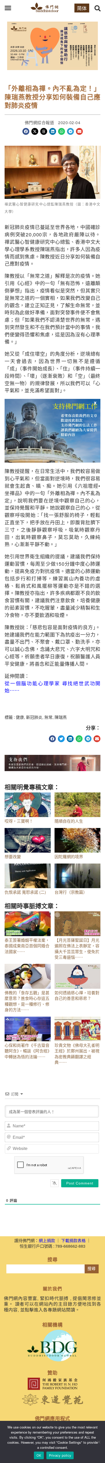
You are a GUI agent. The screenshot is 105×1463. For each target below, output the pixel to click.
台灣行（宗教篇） (71, 892)
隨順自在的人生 (69, 821)
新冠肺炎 (34, 717)
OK (38, 1455)
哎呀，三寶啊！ (19, 821)
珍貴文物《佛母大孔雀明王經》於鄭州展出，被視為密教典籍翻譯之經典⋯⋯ (77, 1053)
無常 (48, 717)
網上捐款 (47, 1240)
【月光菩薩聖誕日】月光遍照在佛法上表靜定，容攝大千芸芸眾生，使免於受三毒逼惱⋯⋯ (77, 948)
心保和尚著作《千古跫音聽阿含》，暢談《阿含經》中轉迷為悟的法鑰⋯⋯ (27, 1051)
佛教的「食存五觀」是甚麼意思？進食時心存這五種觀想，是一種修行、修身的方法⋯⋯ (27, 1001)
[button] (8, 8)
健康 (20, 717)
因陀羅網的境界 (69, 856)
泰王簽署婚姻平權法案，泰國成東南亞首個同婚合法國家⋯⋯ (27, 945)
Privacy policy (60, 1455)
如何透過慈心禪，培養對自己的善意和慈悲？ (77, 995)
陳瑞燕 (61, 717)
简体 (82, 8)
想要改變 (13, 856)
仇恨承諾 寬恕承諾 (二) (25, 892)
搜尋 (91, 1268)
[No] (98, 1441)
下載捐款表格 (73, 1240)
